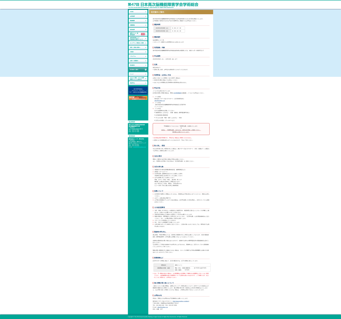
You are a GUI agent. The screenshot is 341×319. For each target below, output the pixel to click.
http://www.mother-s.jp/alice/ (181, 301)
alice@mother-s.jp (160, 100)
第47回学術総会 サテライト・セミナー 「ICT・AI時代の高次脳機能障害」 (138, 90)
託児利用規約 (177, 93)
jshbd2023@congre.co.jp (139, 147)
